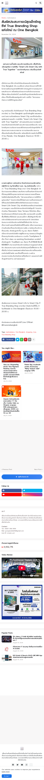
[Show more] (33, 339)
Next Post (37, 469)
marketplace (11, 18)
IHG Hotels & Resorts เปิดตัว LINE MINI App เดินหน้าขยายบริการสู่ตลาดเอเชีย (27, 656)
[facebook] (12, 490)
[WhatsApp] (21, 339)
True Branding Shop (8, 335)
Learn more (6, 772)
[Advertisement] (22, 444)
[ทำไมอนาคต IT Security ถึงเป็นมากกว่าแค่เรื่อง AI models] (7, 649)
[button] (2, 3)
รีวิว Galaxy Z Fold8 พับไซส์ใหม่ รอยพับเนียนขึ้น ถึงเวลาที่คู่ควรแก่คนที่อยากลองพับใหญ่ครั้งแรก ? (27, 638)
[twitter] (32, 490)
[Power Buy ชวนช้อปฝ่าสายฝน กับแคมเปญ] (32, 356)
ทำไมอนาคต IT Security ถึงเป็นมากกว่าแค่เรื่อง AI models (27, 648)
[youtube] (12, 494)
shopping (29, 332)
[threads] (31, 765)
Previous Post (7, 469)
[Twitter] (17, 339)
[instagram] (32, 494)
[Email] (29, 339)
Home (4, 18)
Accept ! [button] (7, 776)
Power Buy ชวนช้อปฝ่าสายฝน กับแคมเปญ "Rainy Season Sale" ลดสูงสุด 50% (33, 368)
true (34, 332)
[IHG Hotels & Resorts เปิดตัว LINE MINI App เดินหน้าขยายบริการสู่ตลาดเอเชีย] (7, 658)
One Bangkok (20, 332)
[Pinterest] (25, 339)
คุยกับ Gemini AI (22, 477)
